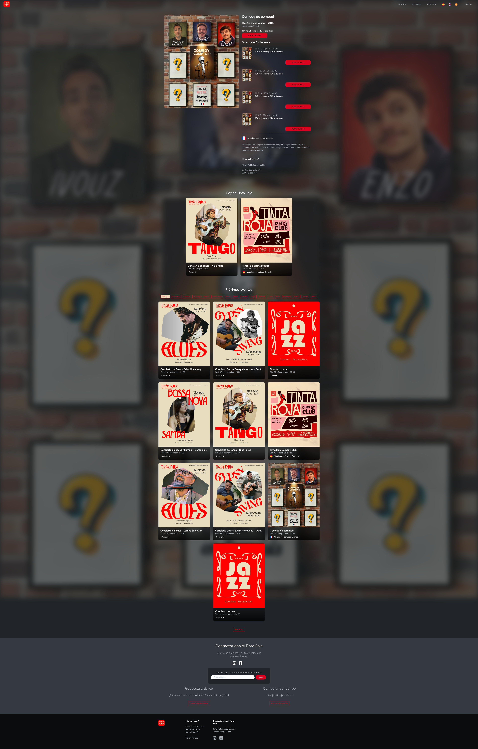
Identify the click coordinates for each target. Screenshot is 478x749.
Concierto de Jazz (280, 369)
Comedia (186, 296)
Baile (236, 296)
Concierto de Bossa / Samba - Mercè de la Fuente (184, 450)
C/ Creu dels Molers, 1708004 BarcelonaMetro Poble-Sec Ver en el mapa (195, 732)
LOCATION (416, 4)
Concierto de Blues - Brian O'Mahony (180, 369)
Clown (270, 296)
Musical (262, 296)
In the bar (287, 296)
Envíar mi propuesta (199, 703)
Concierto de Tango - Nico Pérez (205, 266)
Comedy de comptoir (282, 530)
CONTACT (431, 4)
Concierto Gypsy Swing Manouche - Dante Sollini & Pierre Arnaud (239, 369)
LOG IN (468, 4)
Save (261, 677)
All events (239, 629)
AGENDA (402, 4)
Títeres (313, 296)
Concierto (176, 296)
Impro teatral (217, 296)
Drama (305, 296)
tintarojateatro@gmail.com (224, 729)
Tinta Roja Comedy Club (256, 266)
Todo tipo (165, 296)
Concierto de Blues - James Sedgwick (181, 530)
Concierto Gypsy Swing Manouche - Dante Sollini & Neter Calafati (239, 530)
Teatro (228, 296)
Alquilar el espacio (279, 703)
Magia (253, 296)
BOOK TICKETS (254, 35)
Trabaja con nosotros (222, 732)
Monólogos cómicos (201, 296)
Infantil (296, 296)
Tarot (278, 296)
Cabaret (244, 296)
